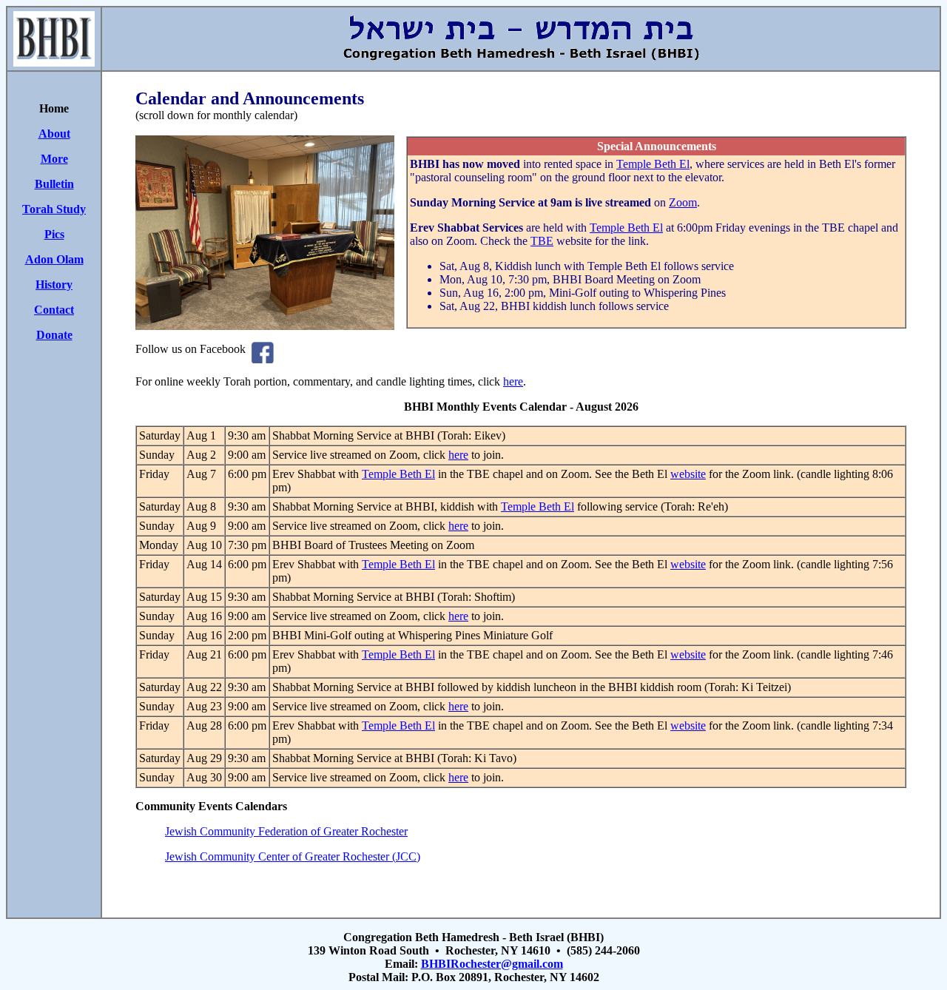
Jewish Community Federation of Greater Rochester (286, 831)
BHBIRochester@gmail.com (492, 963)
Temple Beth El (653, 164)
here (513, 381)
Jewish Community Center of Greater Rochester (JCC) (292, 856)
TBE (541, 241)
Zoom (683, 202)
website (688, 474)
